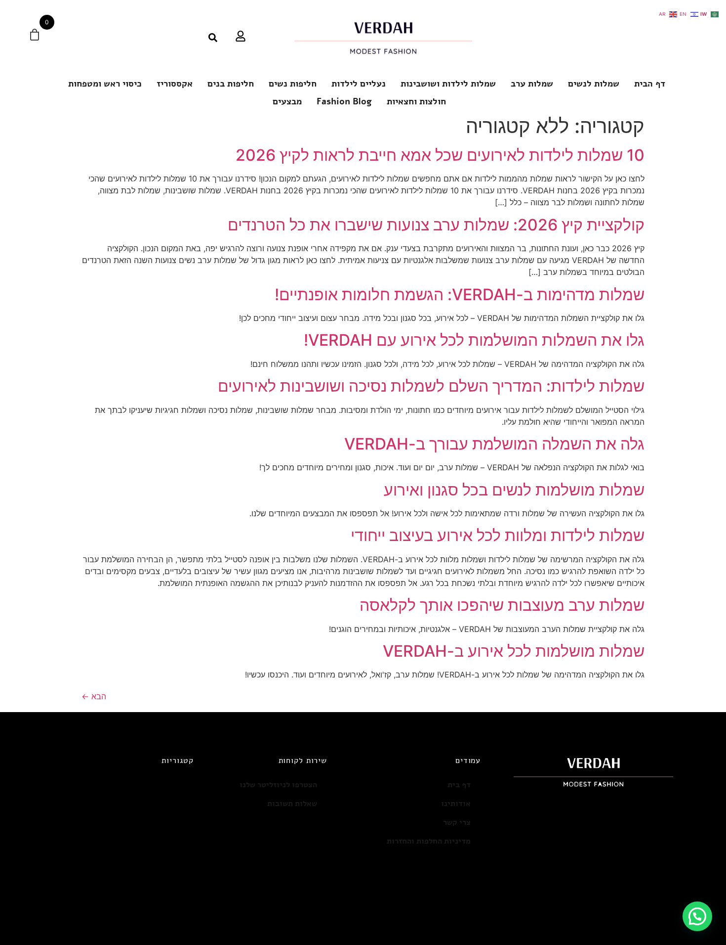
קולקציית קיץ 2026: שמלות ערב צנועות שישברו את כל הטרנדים (436, 224)
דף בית (459, 784)
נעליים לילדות (358, 84)
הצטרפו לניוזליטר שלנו (278, 784)
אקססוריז (175, 84)
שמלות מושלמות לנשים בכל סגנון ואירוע (514, 489)
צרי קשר (457, 822)
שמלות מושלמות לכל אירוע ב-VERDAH (514, 651)
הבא (93, 696)
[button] (697, 916)
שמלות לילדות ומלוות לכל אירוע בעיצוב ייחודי (498, 535)
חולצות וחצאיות (416, 101)
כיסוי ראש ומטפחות (105, 84)
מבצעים (287, 101)
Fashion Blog (344, 101)
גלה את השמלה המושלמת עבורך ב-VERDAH (494, 443)
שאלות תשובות (292, 803)
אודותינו (456, 803)
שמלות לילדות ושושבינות (448, 84)
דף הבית (649, 84)
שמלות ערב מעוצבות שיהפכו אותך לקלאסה (502, 605)
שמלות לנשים (593, 84)
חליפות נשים (293, 84)
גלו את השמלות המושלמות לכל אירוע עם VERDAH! (474, 340)
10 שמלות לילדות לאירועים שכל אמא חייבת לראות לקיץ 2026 (440, 155)
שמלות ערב (532, 84)
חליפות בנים (230, 84)
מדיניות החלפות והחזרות (429, 841)
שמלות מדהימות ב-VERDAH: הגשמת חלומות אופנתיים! (460, 294)
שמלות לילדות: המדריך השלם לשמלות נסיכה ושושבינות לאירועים (431, 386)
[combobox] (184, 37)
